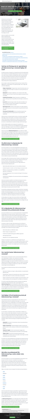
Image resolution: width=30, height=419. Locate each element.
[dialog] (15, 416)
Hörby (4, 386)
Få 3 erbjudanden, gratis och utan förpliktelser (7, 48)
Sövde (4, 375)
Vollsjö (4, 377)
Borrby (4, 379)
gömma (12, 52)
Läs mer (23, 415)
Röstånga (4, 382)
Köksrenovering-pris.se (7, 1)
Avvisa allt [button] (18, 417)
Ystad (4, 388)
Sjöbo (4, 371)
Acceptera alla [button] (12, 417)
